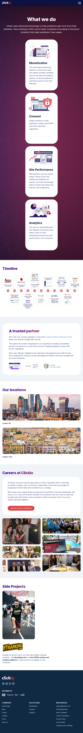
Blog (3, 709)
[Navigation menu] (79, 3)
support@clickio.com (63, 706)
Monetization (33, 706)
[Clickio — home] (6, 3)
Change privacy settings (64, 725)
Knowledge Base (62, 709)
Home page (6, 706)
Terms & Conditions (62, 716)
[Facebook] (3, 683)
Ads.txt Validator (61, 712)
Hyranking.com (20, 657)
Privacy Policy (61, 719)
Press (4, 719)
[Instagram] (10, 683)
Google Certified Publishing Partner (58, 337)
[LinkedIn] (13, 683)
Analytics (32, 712)
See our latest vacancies (21, 508)
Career (4, 712)
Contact (4, 716)
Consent (32, 709)
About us (5, 722)
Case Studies (60, 722)
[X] (6, 683)
